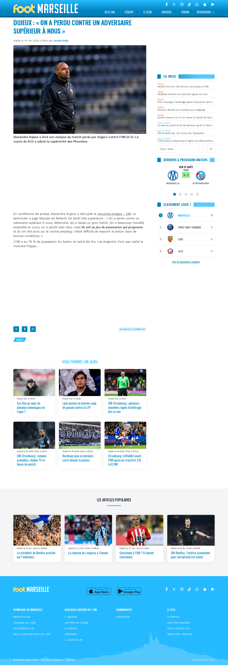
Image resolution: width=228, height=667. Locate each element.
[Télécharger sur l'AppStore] (205, 4)
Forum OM (122, 616)
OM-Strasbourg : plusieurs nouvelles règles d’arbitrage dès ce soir (124, 407)
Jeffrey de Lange (77, 622)
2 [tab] (180, 194)
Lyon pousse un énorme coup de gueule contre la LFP (79, 405)
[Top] (218, 659)
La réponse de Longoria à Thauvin (88, 552)
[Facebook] (166, 4)
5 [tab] (197, 194)
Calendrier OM (23, 628)
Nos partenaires (178, 622)
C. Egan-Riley (73, 639)
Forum (185, 12)
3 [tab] (186, 194)
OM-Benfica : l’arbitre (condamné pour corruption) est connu (190, 554)
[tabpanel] (186, 177)
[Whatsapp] (33, 329)
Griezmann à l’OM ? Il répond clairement (137, 554)
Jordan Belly (60, 40)
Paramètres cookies (203, 660)
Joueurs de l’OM (24, 622)
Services (166, 12)
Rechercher (204, 12)
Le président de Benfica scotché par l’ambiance (36, 554)
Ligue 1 (20, 340)
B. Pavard (71, 628)
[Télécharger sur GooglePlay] (213, 4)
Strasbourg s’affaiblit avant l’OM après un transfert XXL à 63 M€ (125, 460)
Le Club (147, 12)
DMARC (70, 660)
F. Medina (71, 616)
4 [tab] (191, 194)
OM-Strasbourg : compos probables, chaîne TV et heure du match (31, 460)
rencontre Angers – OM (114, 214)
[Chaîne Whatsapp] (197, 4)
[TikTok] (189, 4)
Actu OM (110, 12)
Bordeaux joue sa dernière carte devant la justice (78, 458)
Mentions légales (180, 634)
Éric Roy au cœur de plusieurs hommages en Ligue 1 (31, 407)
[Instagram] (181, 4)
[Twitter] (174, 4)
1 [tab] (174, 194)
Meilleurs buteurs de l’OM (31, 634)
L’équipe (129, 12)
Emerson (71, 634)
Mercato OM (21, 616)
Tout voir (166, 149)
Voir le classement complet (186, 262)
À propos (173, 616)
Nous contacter (178, 628)
